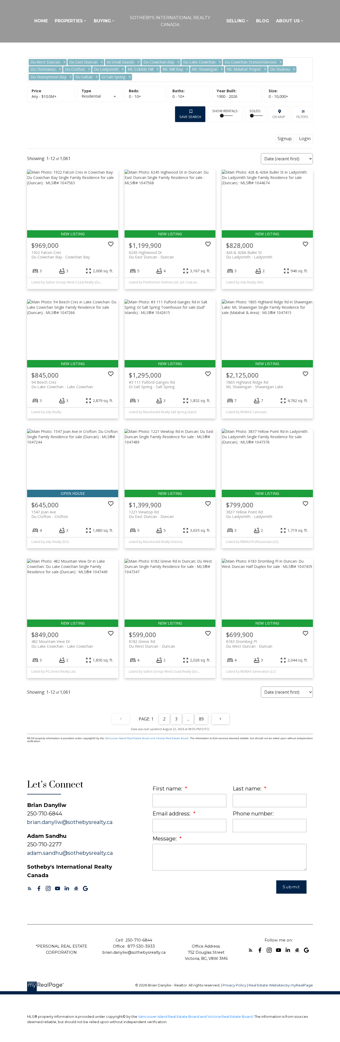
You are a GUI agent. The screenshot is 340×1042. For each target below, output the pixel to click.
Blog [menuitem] (262, 20)
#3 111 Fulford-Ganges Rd (152, 384)
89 (201, 719)
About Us (288, 20)
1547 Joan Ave (49, 514)
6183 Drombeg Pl (249, 643)
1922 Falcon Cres (60, 255)
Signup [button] (285, 138)
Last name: (248, 788)
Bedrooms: (135, 96)
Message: (165, 838)
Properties (69, 20)
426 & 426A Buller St (249, 255)
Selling (235, 20)
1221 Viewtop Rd (151, 514)
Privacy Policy (234, 985)
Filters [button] (302, 116)
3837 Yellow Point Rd (249, 514)
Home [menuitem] (41, 20)
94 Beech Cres (62, 384)
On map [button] (278, 116)
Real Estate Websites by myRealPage (281, 985)
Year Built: (227, 96)
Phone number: (253, 813)
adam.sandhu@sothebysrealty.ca (70, 853)
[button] (29, 888)
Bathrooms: (178, 96)
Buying (102, 20)
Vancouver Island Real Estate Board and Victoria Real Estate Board (146, 738)
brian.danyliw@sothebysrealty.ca (70, 822)
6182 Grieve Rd (152, 643)
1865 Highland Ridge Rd (254, 384)
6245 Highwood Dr (151, 255)
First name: (168, 788)
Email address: (172, 813)
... (188, 719)
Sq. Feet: (278, 96)
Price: (44, 96)
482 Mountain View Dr (62, 643)
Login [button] (305, 138)
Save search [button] (190, 116)
